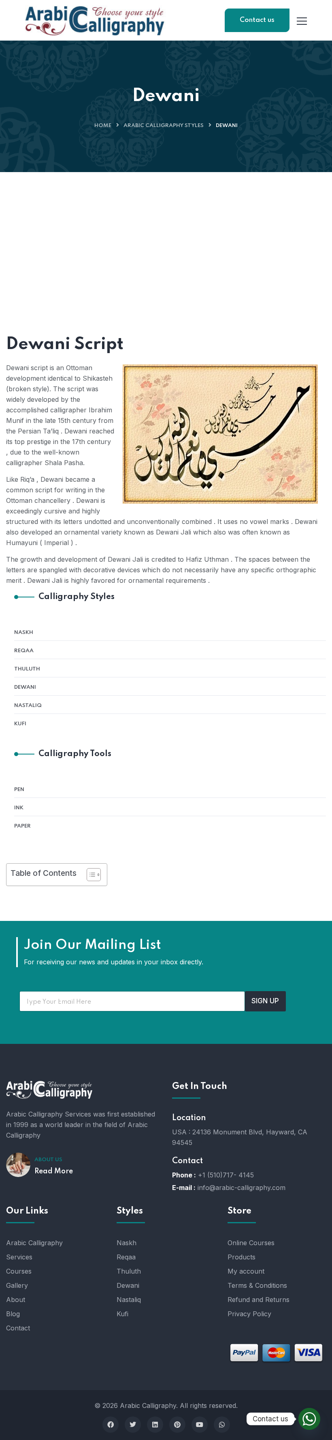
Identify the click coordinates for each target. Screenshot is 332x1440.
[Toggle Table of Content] (90, 875)
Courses (19, 1271)
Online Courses (251, 1243)
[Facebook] (110, 1424)
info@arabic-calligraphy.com (241, 1187)
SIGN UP (265, 1001)
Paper (22, 826)
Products (241, 1257)
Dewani (25, 687)
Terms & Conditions (257, 1285)
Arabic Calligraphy (34, 1243)
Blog (13, 1314)
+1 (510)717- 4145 (226, 1175)
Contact (18, 1328)
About (15, 1300)
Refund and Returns (258, 1300)
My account (246, 1271)
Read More (53, 1171)
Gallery (17, 1285)
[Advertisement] (166, 233)
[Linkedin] (155, 1424)
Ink (18, 808)
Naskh (23, 632)
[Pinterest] (177, 1424)
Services (19, 1257)
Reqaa (24, 650)
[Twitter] (133, 1424)
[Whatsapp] (222, 1424)
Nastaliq (28, 705)
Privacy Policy (249, 1314)
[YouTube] (200, 1424)
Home (102, 125)
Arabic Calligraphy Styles (163, 125)
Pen (19, 789)
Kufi (20, 723)
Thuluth (27, 669)
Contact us (257, 20)
